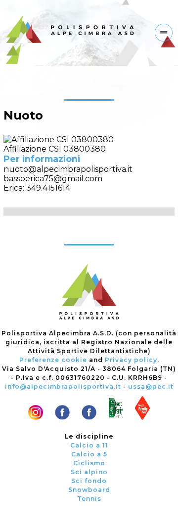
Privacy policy (131, 360)
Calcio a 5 (89, 454)
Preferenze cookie (53, 360)
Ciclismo (89, 463)
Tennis (89, 498)
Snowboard (89, 489)
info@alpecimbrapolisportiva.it (63, 386)
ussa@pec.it (151, 386)
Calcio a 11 (89, 445)
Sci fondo (89, 481)
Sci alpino (89, 472)
